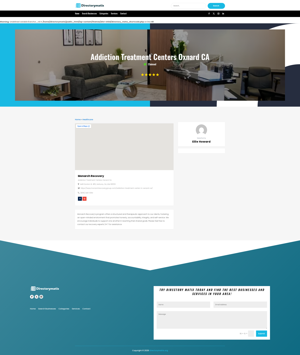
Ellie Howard (201, 142)
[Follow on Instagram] (218, 13)
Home (77, 14)
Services (114, 14)
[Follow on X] (214, 13)
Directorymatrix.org (158, 350)
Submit (261, 333)
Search (216, 6)
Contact (123, 14)
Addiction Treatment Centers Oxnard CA (94, 180)
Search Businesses (89, 14)
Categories (103, 14)
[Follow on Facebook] (209, 13)
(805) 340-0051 (86, 193)
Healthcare (87, 119)
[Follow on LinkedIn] (223, 13)
